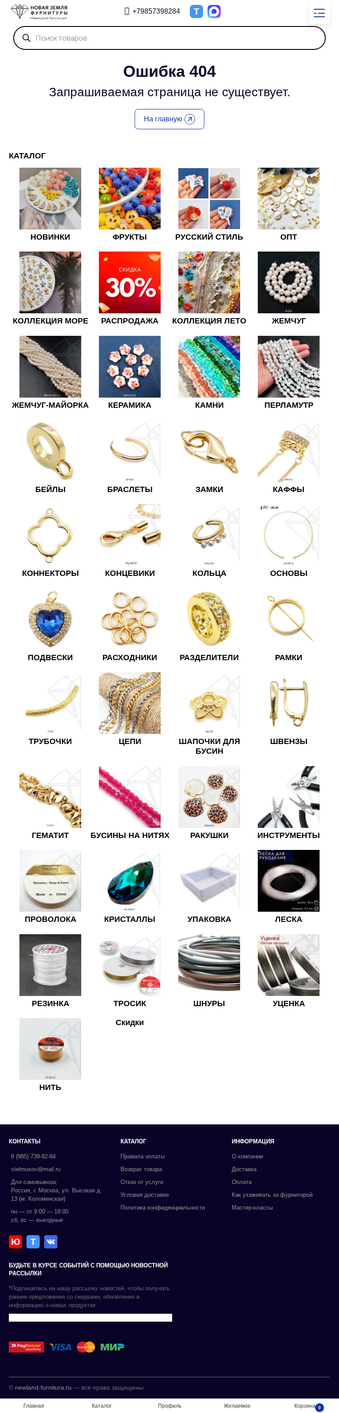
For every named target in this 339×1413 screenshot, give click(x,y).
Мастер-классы (252, 1207)
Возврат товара (141, 1169)
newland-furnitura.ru (43, 1387)
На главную (163, 119)
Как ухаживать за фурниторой (272, 1194)
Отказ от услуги (142, 1182)
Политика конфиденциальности (163, 1207)
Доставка (244, 1169)
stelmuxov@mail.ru (35, 1169)
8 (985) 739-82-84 (33, 1156)
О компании (247, 1156)
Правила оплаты (143, 1156)
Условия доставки (145, 1194)
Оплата (242, 1182)
